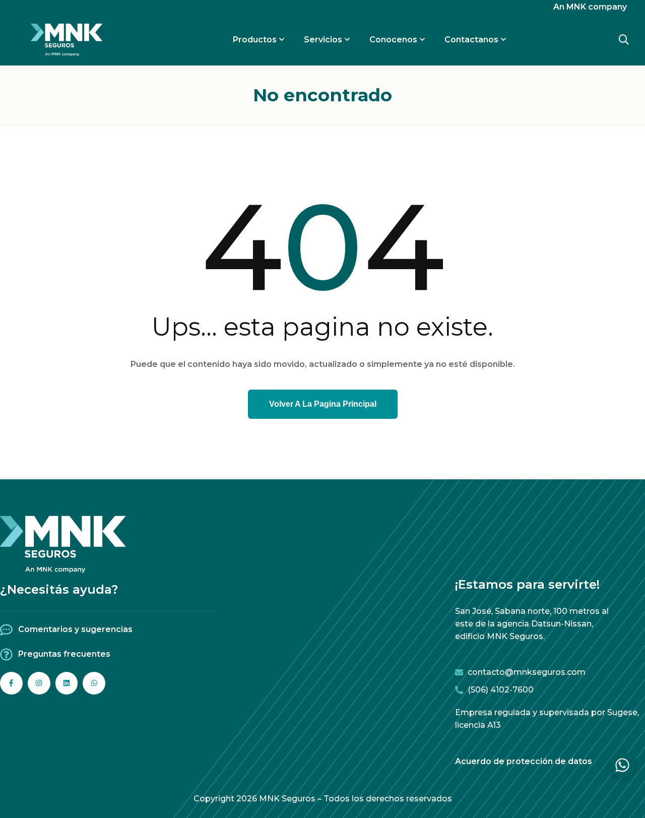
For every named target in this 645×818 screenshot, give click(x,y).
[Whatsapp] (94, 683)
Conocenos (393, 39)
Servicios (323, 39)
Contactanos (471, 39)
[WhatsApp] (622, 765)
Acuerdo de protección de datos (523, 761)
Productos (255, 39)
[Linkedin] (66, 683)
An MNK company (590, 7)
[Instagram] (39, 683)
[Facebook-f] (11, 683)
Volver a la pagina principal (322, 404)
